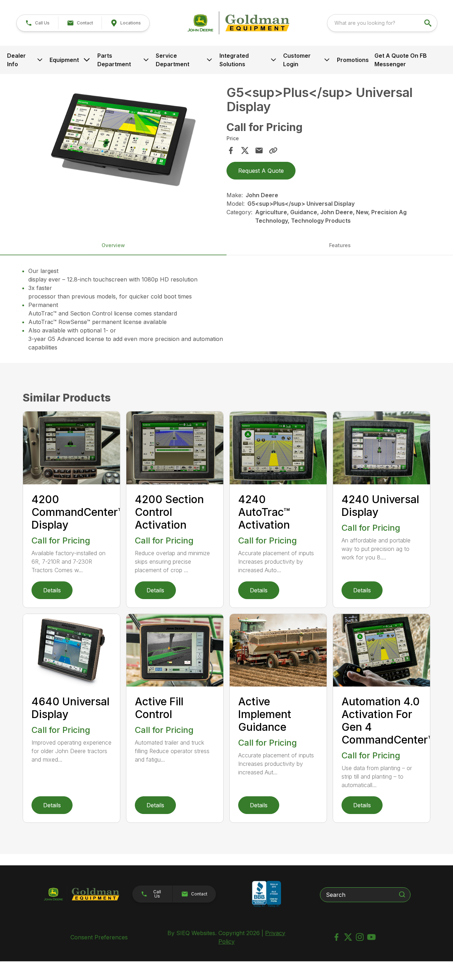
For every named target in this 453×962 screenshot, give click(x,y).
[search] (428, 23)
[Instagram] (359, 937)
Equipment (64, 59)
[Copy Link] (273, 150)
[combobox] (382, 23)
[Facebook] (336, 937)
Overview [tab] (113, 245)
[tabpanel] (122, 141)
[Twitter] (348, 937)
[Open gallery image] (122, 139)
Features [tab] (340, 245)
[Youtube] (371, 937)
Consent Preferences (99, 937)
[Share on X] (245, 150)
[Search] (402, 894)
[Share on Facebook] (230, 150)
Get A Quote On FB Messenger (400, 60)
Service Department (172, 60)
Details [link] (52, 590)
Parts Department (114, 60)
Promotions (353, 59)
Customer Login (297, 60)
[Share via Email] (259, 150)
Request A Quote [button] (261, 170)
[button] (37, 23)
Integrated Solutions (234, 60)
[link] (125, 23)
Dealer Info (16, 60)
